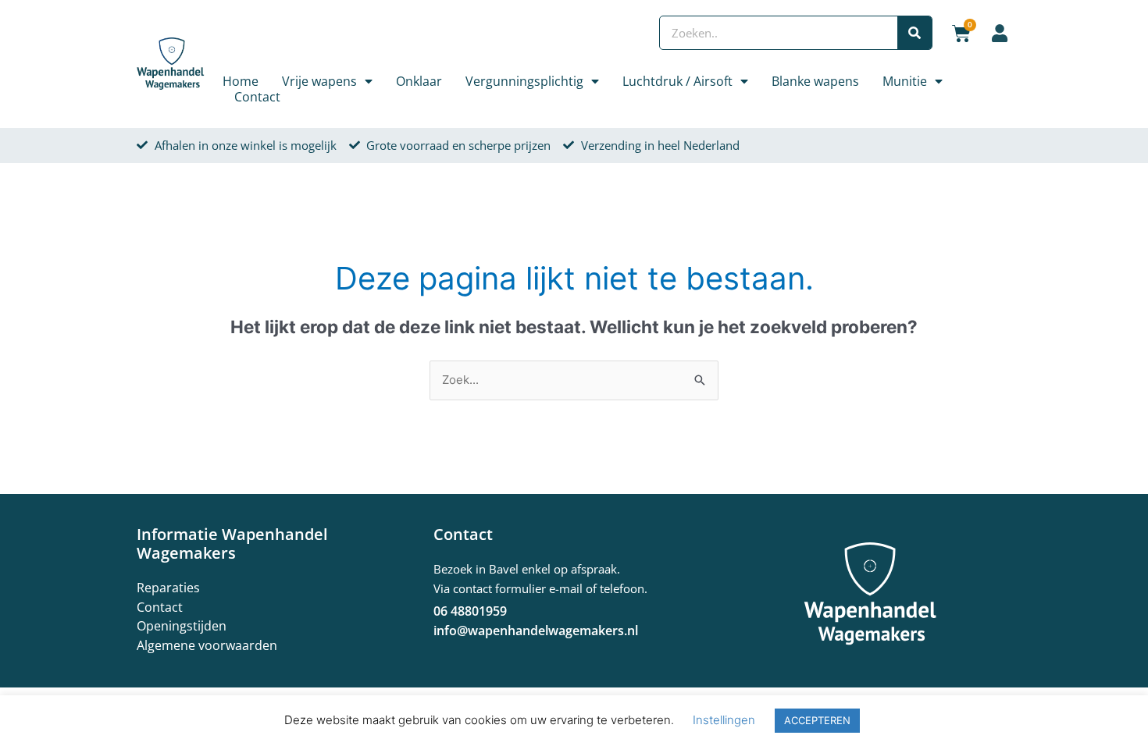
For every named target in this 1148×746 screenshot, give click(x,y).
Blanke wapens (815, 81)
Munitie (904, 81)
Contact (257, 97)
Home (240, 81)
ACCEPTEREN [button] (817, 720)
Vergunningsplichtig (524, 81)
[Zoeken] (914, 32)
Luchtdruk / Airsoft (677, 81)
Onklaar (419, 81)
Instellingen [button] (724, 719)
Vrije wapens (319, 81)
